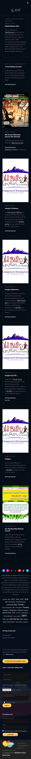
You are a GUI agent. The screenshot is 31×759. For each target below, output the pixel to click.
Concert (21, 604)
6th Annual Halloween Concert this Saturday (13, 136)
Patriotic (26, 619)
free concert (19, 607)
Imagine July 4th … (11, 375)
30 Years (4, 599)
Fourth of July (17, 379)
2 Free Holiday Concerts (13, 67)
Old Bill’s (18, 308)
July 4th (7, 400)
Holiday (26, 610)
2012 (9, 599)
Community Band (11, 605)
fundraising (6, 610)
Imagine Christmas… (12, 208)
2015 (13, 599)
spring (4, 622)
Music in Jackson (17, 616)
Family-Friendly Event (7, 607)
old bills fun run (16, 619)
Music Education (8, 616)
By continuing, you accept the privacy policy (16, 731)
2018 (26, 599)
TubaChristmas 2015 (12, 26)
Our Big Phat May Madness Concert (14, 530)
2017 (22, 599)
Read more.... (10, 654)
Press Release (16, 161)
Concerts (13, 19)
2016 (17, 599)
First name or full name (8, 718)
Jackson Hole (6, 613)
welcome (25, 622)
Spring (20, 544)
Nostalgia (21, 19)
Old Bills (21, 222)
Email (3, 724)
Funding (26, 607)
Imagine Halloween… (12, 289)
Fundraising (7, 161)
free (14, 607)
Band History (12, 602)
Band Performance (21, 602)
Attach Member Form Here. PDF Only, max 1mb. (14, 686)
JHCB (13, 613)
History (17, 19)
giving (7, 224)
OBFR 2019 (6, 619)
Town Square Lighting (14, 212)
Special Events (8, 21)
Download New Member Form (15, 661)
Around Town (8, 19)
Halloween (13, 610)
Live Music (18, 613)
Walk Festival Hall (17, 143)
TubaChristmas (9, 32)
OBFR (24, 615)
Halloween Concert (11, 150)
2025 (6, 602)
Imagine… (8, 459)
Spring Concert (11, 622)
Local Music (24, 613)
